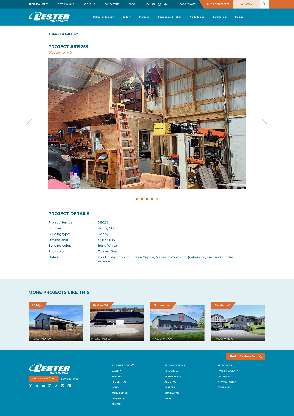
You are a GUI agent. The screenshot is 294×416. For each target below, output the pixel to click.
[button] (144, 17)
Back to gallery (64, 34)
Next (262, 123)
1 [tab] (137, 199)
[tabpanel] (147, 123)
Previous (32, 123)
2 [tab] (142, 199)
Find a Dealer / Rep (243, 356)
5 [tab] (157, 199)
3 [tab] (147, 199)
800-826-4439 (187, 4)
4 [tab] (152, 199)
